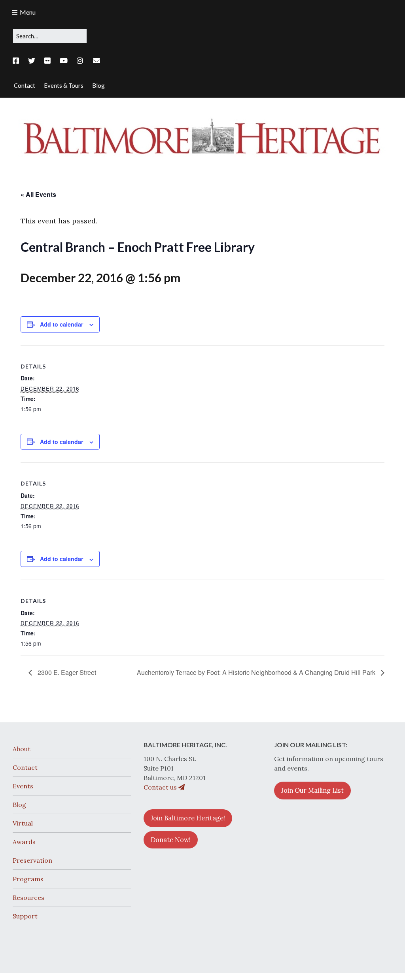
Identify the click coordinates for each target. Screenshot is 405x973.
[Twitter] (31, 61)
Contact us (161, 787)
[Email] (96, 61)
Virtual (23, 823)
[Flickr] (47, 61)
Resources (28, 897)
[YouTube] (64, 61)
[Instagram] (80, 61)
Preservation (32, 860)
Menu (28, 12)
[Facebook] (18, 61)
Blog (19, 805)
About (21, 749)
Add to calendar (61, 324)
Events (23, 786)
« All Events (38, 194)
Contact (25, 767)
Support (25, 916)
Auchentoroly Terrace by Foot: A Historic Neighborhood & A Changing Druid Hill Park (257, 672)
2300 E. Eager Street (66, 672)
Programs (28, 879)
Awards (24, 842)
